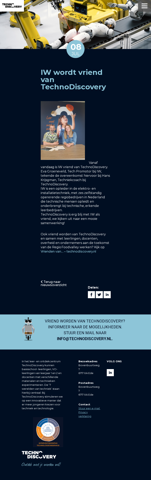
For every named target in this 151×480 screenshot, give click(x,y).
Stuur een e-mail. (89, 408)
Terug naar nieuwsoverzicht (54, 283)
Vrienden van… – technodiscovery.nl (68, 251)
